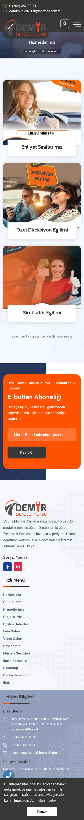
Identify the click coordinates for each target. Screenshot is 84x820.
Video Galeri (12, 639)
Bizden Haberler (15, 624)
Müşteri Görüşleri (16, 653)
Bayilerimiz (11, 646)
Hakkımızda (12, 595)
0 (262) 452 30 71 (22, 6)
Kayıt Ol (27, 452)
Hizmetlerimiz (13, 609)
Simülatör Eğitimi (42, 312)
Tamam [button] (42, 811)
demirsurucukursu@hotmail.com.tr (34, 11)
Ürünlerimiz (12, 602)
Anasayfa (31, 51)
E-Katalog (10, 668)
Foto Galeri (11, 631)
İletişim (8, 683)
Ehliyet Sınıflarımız (42, 147)
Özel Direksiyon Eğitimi (42, 230)
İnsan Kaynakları (15, 661)
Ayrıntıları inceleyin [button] (44, 800)
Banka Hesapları (16, 675)
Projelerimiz (12, 617)
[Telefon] (8, 775)
